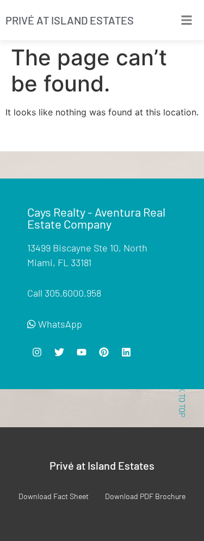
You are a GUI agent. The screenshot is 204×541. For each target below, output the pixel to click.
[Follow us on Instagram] (81, 352)
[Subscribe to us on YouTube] (37, 352)
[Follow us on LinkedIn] (126, 352)
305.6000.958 (73, 293)
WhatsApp (59, 324)
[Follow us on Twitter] (59, 352)
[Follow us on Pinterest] (104, 352)
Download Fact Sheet (53, 496)
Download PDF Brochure (145, 496)
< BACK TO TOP (182, 391)
